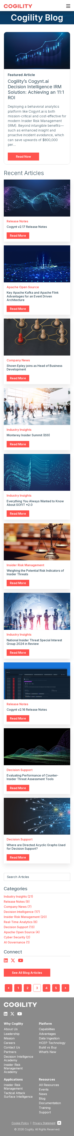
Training (44, 1108)
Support (45, 1112)
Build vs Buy (48, 1047)
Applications (13, 1079)
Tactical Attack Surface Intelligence (18, 1094)
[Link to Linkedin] (5, 1014)
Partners (10, 1052)
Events (44, 1089)
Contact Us (12, 1047)
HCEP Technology (52, 1043)
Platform (45, 1023)
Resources (47, 1079)
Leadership (12, 1034)
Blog (42, 1098)
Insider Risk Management (13, 1086)
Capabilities (47, 1029)
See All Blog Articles (27, 973)
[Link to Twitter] (13, 960)
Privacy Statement (44, 1123)
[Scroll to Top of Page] (59, 1123)
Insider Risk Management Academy (13, 1068)
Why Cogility (13, 1023)
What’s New (47, 1052)
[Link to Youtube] (20, 960)
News (43, 1094)
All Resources (49, 1085)
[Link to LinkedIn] (6, 960)
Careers (9, 1043)
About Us (11, 1029)
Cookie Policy (20, 1123)
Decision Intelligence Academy (18, 1058)
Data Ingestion (49, 1038)
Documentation (50, 1103)
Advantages (47, 1034)
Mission (9, 1038)
